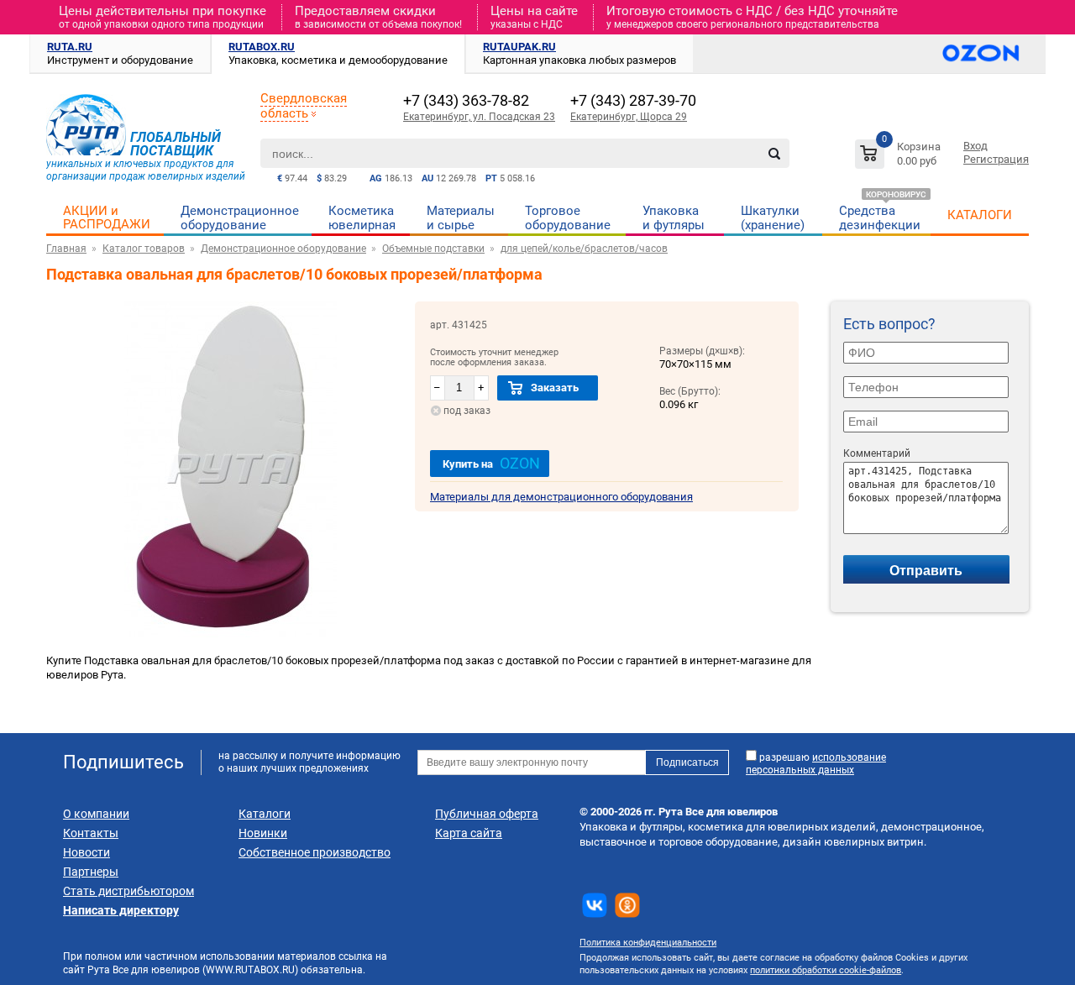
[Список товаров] (900, 156)
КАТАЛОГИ (979, 215)
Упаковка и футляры (673, 218)
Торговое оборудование (568, 218)
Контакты (90, 833)
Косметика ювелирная (362, 218)
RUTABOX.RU (261, 46)
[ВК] (594, 905)
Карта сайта (468, 833)
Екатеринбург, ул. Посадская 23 (479, 117)
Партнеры (90, 871)
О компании (96, 813)
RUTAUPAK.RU (519, 46)
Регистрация (996, 159)
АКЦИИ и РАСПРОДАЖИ (106, 217)
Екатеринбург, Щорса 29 (628, 117)
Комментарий (876, 453)
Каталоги (265, 813)
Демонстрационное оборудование (240, 218)
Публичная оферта (486, 813)
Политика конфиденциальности (647, 942)
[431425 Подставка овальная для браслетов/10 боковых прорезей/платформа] (230, 633)
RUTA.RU (69, 46)
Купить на (491, 463)
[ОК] (627, 905)
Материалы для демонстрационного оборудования (561, 496)
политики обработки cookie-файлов (825, 970)
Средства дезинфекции (879, 218)
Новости (86, 852)
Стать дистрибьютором (128, 891)
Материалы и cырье (461, 218)
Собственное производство (315, 852)
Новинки (263, 833)
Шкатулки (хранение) (773, 218)
